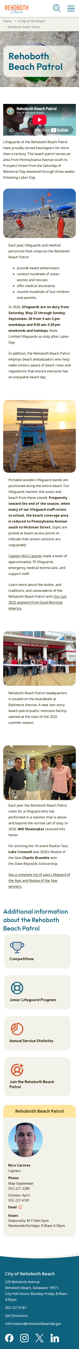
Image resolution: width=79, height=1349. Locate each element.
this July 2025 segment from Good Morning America (37, 602)
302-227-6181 (19, 1200)
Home (7, 21)
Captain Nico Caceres (25, 556)
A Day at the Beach (31, 21)
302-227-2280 (19, 1188)
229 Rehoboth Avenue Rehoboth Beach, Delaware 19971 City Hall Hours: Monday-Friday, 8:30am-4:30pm (36, 1291)
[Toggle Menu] (70, 6)
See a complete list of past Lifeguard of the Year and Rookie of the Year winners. (39, 880)
